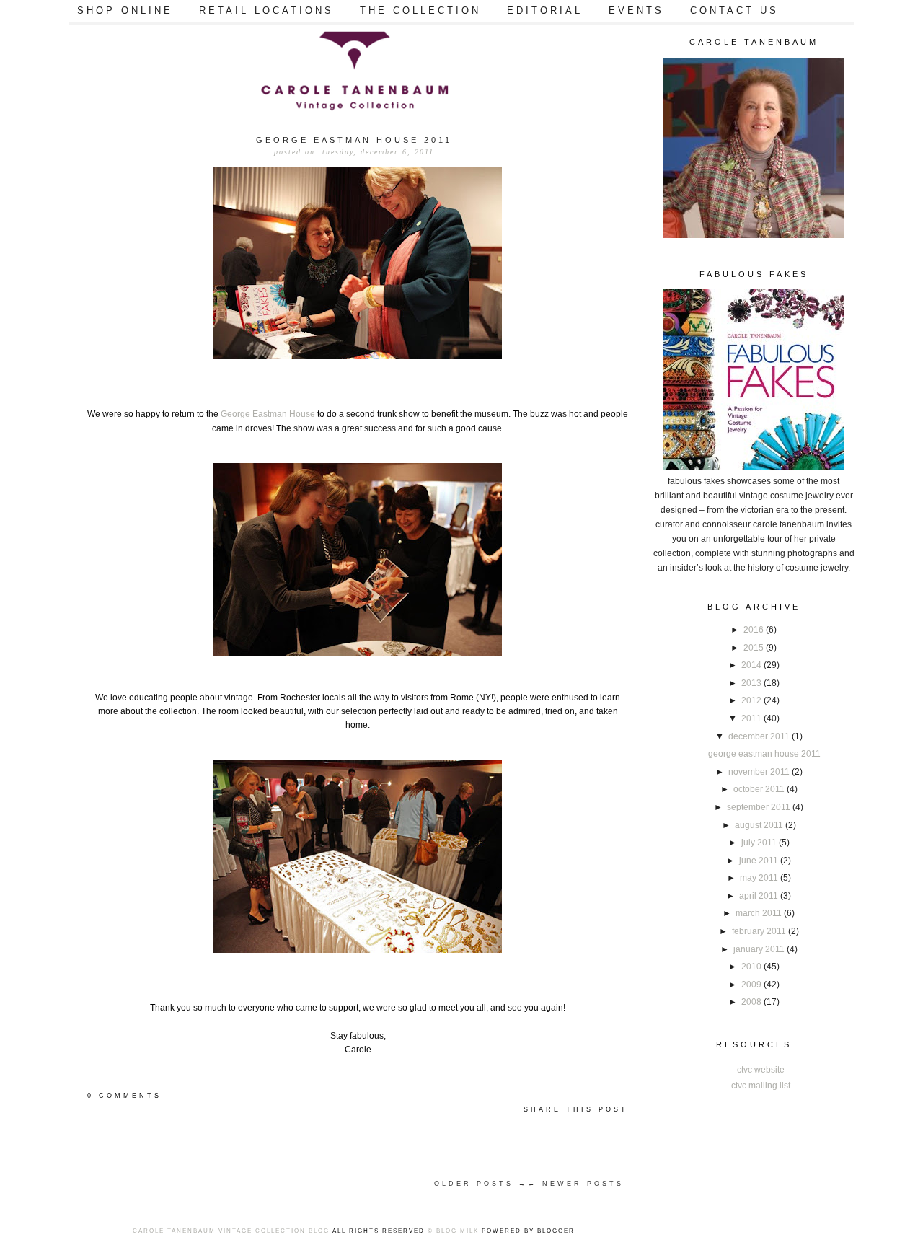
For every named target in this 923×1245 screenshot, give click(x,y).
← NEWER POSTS (576, 1183)
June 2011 (759, 860)
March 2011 (760, 913)
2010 (752, 967)
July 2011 (760, 842)
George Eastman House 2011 (764, 754)
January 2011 (760, 949)
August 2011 (760, 825)
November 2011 (760, 772)
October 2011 (760, 789)
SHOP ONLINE (125, 10)
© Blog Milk (453, 1231)
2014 (752, 665)
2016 (754, 630)
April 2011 (759, 896)
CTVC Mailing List (760, 1086)
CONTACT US (734, 10)
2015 (754, 648)
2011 (752, 718)
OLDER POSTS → (481, 1183)
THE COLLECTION (420, 10)
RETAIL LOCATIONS (266, 10)
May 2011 (760, 878)
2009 (752, 985)
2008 (752, 1002)
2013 (752, 683)
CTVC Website (761, 1070)
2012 (752, 700)
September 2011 (759, 807)
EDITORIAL (545, 10)
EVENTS (636, 10)
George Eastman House (268, 414)
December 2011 (760, 736)
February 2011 (760, 931)
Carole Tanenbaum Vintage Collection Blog (231, 1231)
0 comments (124, 1095)
